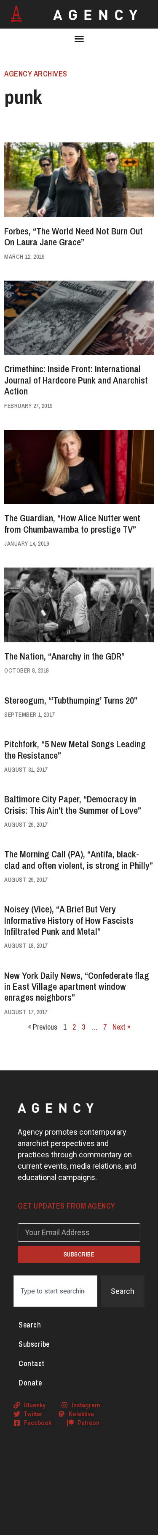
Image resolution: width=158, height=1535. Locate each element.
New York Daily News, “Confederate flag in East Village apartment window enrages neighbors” (76, 986)
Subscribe (34, 1344)
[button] (79, 38)
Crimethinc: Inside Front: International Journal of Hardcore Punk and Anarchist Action (76, 380)
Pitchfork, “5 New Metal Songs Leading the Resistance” (75, 749)
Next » (121, 1027)
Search (30, 1324)
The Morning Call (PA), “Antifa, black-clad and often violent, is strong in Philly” (78, 859)
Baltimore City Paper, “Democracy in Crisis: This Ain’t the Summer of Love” (72, 804)
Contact (32, 1363)
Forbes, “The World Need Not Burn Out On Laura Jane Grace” (73, 236)
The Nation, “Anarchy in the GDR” (64, 656)
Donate (30, 1382)
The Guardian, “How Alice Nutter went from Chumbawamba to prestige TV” (72, 523)
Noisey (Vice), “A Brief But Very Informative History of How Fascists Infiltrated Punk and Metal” (69, 920)
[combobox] (55, 1291)
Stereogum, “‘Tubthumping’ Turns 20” (70, 700)
